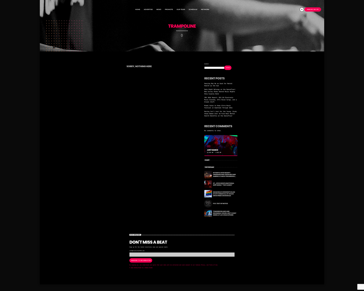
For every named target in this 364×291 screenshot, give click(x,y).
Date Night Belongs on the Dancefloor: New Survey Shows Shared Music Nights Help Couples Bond (220, 91)
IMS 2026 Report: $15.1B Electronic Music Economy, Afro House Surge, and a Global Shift (220, 100)
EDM (209, 146)
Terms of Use (213, 265)
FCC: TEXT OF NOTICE (220, 203)
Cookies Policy (200, 265)
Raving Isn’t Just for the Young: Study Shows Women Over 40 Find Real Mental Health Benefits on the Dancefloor (220, 114)
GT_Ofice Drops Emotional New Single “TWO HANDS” (223, 184)
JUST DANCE (212, 150)
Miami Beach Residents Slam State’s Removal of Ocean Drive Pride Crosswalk (224, 194)
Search (206, 64)
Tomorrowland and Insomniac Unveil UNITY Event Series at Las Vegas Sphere (224, 213)
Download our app (313, 9)
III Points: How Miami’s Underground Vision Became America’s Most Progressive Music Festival (224, 175)
